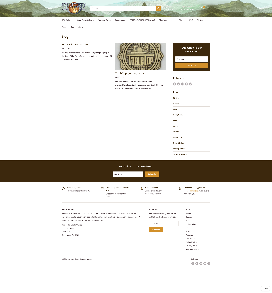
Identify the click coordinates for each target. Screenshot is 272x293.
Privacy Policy (179, 149)
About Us (176, 132)
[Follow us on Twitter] (178, 84)
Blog (72, 27)
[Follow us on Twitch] (190, 84)
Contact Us (177, 137)
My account (186, 9)
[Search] (158, 8)
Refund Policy (178, 143)
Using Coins (178, 115)
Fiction (64, 27)
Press (175, 126)
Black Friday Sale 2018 (75, 44)
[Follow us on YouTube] (186, 84)
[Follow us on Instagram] (182, 84)
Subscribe (192, 65)
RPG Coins (66, 20)
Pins (181, 20)
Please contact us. (191, 191)
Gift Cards (201, 20)
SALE (191, 20)
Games (176, 104)
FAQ (175, 120)
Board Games (120, 20)
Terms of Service (180, 154)
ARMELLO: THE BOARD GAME (142, 20)
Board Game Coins (84, 20)
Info (79, 27)
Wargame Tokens (104, 20)
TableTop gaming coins (129, 73)
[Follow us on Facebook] (174, 84)
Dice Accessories (166, 20)
